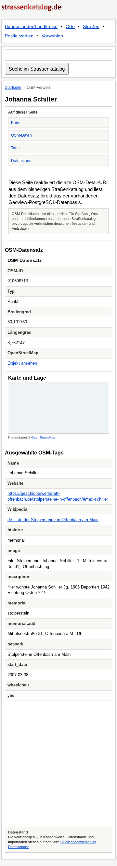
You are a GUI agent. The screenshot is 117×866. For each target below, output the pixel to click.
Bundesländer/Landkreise (31, 26)
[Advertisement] (58, 763)
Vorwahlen (52, 35)
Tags (15, 148)
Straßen (91, 26)
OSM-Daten (21, 135)
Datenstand (21, 160)
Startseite (13, 87)
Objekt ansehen (22, 363)
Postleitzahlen (19, 35)
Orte (70, 26)
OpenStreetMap (43, 437)
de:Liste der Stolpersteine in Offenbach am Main (52, 519)
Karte (15, 122)
